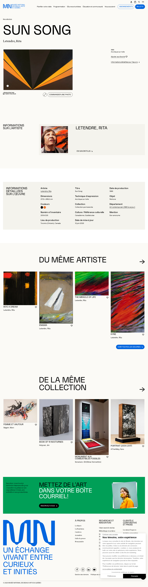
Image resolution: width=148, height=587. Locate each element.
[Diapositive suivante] (142, 261)
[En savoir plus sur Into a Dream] (20, 288)
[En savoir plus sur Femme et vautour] (20, 411)
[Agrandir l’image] (44, 94)
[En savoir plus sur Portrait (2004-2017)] (127, 421)
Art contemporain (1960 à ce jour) (122, 207)
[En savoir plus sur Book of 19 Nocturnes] (56, 419)
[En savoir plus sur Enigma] (56, 298)
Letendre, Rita (46, 191)
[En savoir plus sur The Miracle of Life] (92, 284)
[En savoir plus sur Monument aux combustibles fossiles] (92, 427)
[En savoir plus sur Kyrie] (127, 302)
